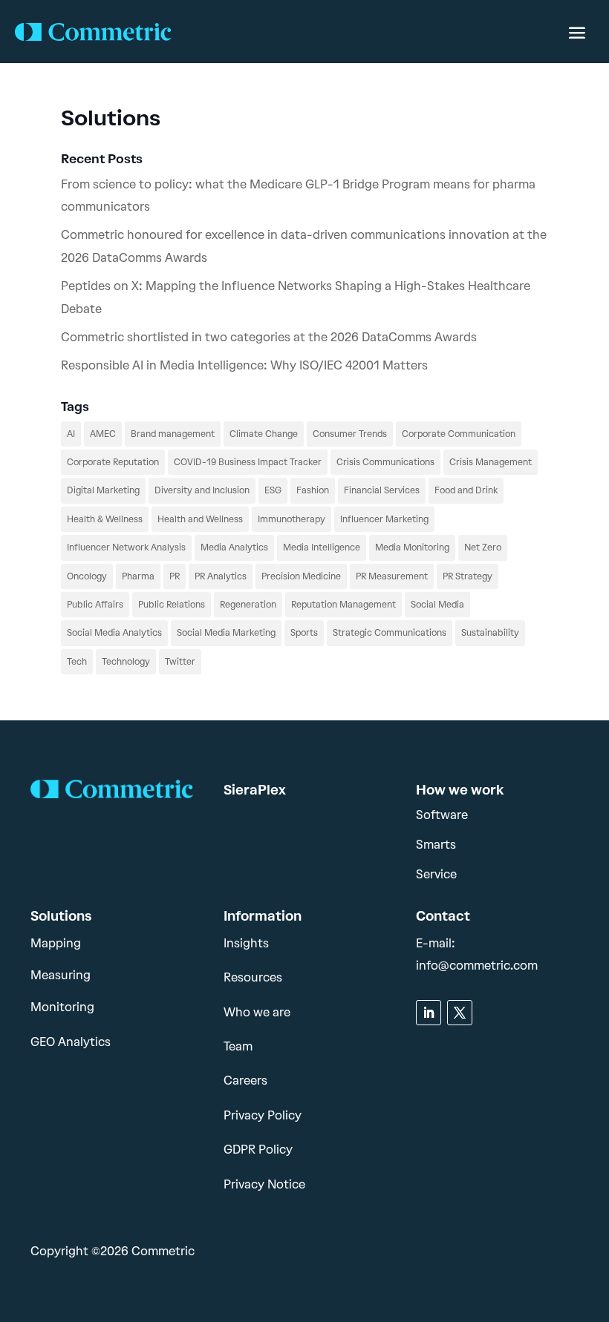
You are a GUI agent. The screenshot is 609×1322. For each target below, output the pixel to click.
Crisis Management (490, 462)
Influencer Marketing (384, 519)
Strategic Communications (389, 633)
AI (71, 434)
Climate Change (263, 434)
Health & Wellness (105, 519)
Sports (304, 633)
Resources (253, 977)
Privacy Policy (263, 1115)
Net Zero (482, 547)
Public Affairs (95, 604)
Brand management (173, 434)
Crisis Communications (385, 462)
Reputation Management (343, 604)
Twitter (180, 662)
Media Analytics (234, 547)
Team (238, 1046)
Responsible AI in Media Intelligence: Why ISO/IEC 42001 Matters (244, 365)
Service (436, 874)
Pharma (138, 576)
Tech (77, 662)
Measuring (60, 975)
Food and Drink (466, 490)
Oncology (87, 576)
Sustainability (490, 633)
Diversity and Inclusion (202, 490)
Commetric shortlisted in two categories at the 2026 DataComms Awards (269, 337)
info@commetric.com (477, 965)
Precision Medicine (301, 576)
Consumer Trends (350, 434)
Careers (245, 1080)
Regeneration (248, 604)
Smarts (436, 845)
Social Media (437, 604)
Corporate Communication (458, 434)
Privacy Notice (264, 1184)
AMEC (103, 434)
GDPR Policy (258, 1149)
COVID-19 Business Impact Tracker (248, 462)
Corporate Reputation (113, 462)
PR (174, 576)
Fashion (312, 490)
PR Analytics (221, 576)
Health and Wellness (200, 519)
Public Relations (171, 604)
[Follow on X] (459, 1012)
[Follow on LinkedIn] (428, 1012)
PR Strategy (467, 576)
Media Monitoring (412, 547)
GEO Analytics (70, 1042)
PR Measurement (392, 576)
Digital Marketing (103, 490)
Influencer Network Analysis (126, 547)
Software (442, 815)
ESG (272, 490)
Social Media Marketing (226, 633)
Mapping (55, 943)
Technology (126, 662)
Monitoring (62, 1007)
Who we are (257, 1012)
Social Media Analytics (114, 633)
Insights (246, 943)
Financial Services (382, 490)
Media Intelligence (321, 547)
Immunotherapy (291, 519)
